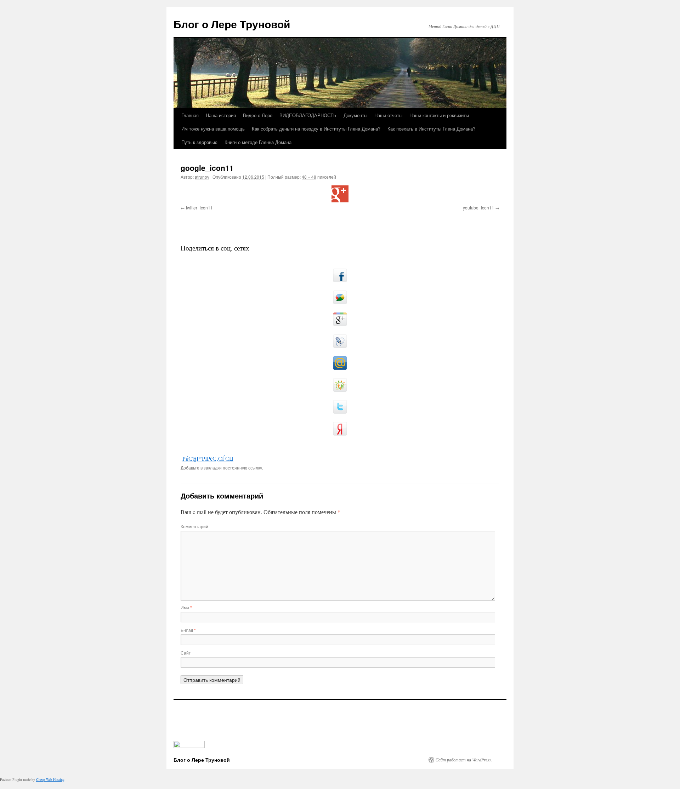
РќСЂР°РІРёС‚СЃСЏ (207, 458)
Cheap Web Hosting (50, 779)
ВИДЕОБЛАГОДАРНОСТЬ (307, 115)
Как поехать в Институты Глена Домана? (431, 128)
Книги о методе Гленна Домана (258, 142)
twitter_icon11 (199, 208)
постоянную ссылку (242, 468)
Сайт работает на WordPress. (464, 759)
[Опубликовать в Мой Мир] (340, 363)
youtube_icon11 (478, 208)
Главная (190, 115)
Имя (186, 607)
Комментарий (194, 526)
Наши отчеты (388, 115)
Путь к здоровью (199, 142)
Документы (355, 115)
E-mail (188, 630)
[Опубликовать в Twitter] (340, 407)
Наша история (221, 115)
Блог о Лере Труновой (232, 23)
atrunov (202, 177)
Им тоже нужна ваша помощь (213, 128)
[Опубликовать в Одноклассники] (340, 385)
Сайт (186, 653)
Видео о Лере (257, 115)
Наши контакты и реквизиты (439, 115)
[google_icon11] (340, 193)
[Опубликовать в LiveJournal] (340, 341)
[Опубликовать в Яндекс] (340, 429)
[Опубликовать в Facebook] (340, 275)
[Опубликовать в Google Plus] (340, 319)
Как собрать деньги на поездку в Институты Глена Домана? (316, 128)
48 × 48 (309, 177)
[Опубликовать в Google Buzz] (340, 297)
